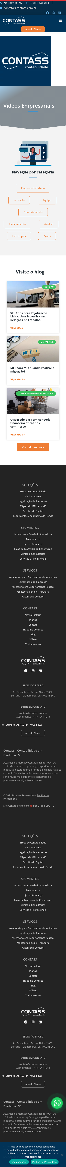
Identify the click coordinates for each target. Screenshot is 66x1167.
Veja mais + (17, 328)
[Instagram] (53, 12)
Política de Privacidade (44, 1162)
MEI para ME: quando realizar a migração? (32, 369)
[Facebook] (47, 12)
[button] (60, 20)
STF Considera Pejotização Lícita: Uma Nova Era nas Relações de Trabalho (28, 316)
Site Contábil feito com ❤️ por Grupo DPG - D (28, 805)
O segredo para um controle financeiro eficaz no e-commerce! (30, 423)
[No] (61, 1154)
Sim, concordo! (19, 1162)
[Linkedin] (59, 12)
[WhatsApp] (57, 1103)
